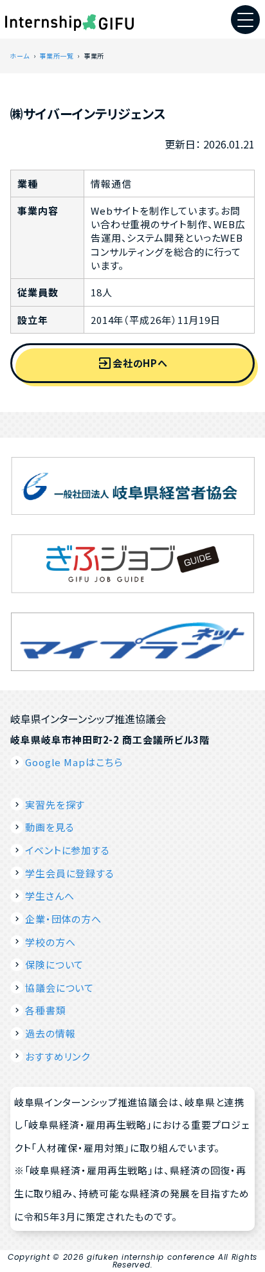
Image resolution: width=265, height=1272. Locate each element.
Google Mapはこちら (73, 762)
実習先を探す (55, 804)
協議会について (59, 987)
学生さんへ (49, 895)
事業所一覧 (56, 55)
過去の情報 (50, 1033)
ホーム (20, 55)
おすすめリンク (57, 1056)
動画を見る (49, 827)
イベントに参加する (67, 850)
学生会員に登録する (69, 873)
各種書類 (45, 1010)
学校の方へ (50, 942)
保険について (54, 964)
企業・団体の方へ (63, 919)
